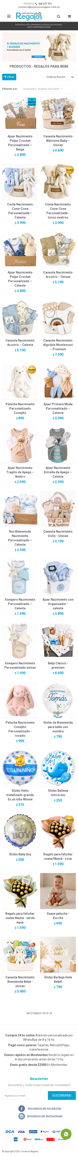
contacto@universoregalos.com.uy (39, 7)
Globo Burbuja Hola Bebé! (58, 979)
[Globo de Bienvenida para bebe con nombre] (58, 700)
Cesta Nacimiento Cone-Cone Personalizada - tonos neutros (58, 211)
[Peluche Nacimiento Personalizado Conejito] (20, 382)
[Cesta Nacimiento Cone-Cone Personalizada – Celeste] (20, 182)
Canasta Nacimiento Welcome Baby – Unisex (58, 141)
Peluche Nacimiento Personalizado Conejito (20, 408)
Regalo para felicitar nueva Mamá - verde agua (20, 918)
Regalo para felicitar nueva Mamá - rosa (58, 856)
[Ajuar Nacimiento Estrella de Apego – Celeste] (58, 445)
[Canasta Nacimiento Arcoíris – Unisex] (58, 250)
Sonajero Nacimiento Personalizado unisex (20, 665)
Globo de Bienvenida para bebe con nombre (58, 727)
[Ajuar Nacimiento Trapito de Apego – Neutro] (20, 445)
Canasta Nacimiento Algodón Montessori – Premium (58, 345)
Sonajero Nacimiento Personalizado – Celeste (20, 604)
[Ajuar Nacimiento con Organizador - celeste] (58, 577)
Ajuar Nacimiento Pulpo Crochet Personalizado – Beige (20, 143)
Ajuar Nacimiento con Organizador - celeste (57, 604)
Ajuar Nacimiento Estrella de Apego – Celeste (58, 472)
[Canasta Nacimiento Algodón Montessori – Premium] (58, 318)
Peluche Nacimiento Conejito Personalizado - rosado (20, 729)
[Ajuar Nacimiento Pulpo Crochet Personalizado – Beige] (20, 114)
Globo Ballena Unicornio (58, 793)
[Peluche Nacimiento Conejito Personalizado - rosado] (20, 700)
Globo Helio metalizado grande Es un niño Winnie (20, 795)
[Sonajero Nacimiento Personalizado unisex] (20, 641)
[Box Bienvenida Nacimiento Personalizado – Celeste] (20, 509)
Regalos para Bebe (41, 88)
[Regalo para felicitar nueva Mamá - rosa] (58, 832)
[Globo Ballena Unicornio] (58, 768)
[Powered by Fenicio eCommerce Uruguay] (69, 1151)
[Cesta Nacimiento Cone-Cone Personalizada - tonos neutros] (58, 182)
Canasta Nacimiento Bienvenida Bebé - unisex (20, 982)
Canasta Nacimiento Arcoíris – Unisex (58, 275)
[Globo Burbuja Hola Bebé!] (58, 955)
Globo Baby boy (20, 854)
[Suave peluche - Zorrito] (58, 891)
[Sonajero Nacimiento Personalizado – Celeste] (20, 577)
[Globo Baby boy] (20, 832)
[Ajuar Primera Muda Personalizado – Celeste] (58, 382)
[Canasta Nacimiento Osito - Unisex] (58, 509)
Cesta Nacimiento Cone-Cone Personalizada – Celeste (20, 211)
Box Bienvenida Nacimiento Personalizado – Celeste (20, 538)
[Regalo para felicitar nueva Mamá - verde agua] (20, 891)
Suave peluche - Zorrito (58, 916)
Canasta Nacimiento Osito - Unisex (58, 534)
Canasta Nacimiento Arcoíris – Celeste (20, 343)
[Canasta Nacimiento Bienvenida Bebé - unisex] (20, 955)
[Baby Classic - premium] (58, 641)
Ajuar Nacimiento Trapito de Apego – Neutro (20, 472)
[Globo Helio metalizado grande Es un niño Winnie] (20, 768)
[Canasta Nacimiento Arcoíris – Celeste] (20, 318)
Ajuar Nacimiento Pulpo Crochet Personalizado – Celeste (20, 279)
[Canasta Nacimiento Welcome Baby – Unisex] (58, 114)
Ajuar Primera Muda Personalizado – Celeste (58, 408)
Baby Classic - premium (58, 665)
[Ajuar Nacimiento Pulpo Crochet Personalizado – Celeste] (20, 250)
